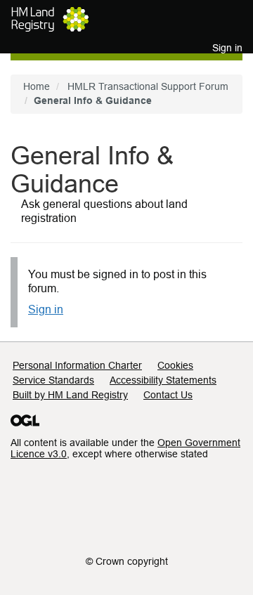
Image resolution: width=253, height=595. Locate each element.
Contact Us (168, 394)
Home (36, 86)
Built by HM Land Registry (70, 394)
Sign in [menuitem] (227, 47)
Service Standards (53, 380)
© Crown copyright (127, 561)
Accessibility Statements (163, 380)
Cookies (175, 365)
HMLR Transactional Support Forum (147, 86)
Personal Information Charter (77, 365)
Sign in (45, 309)
